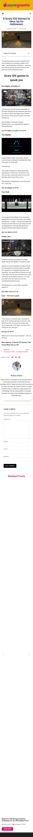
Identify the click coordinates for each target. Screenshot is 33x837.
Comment (7, 419)
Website (6, 456)
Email (6, 449)
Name (6, 441)
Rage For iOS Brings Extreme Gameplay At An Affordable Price (15, 820)
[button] (2, 13)
